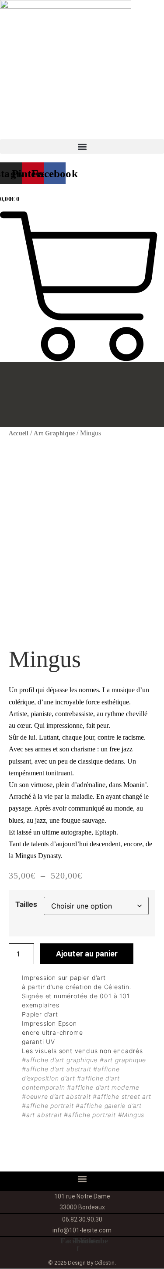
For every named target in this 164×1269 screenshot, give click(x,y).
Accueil (18, 433)
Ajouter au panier (87, 953)
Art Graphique (54, 433)
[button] (82, 146)
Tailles (26, 904)
